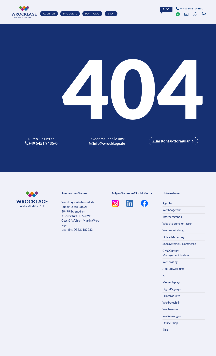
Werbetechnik (171, 302)
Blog (165, 329)
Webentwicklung (173, 230)
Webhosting (170, 262)
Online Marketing (173, 237)
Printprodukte (171, 296)
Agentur (168, 203)
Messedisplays (172, 282)
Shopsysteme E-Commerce (179, 244)
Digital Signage (172, 289)
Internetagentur (172, 217)
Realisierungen (172, 316)
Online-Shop (170, 323)
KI (164, 275)
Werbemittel (171, 309)
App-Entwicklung (173, 268)
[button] (195, 14)
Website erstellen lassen (177, 223)
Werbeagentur (172, 210)
